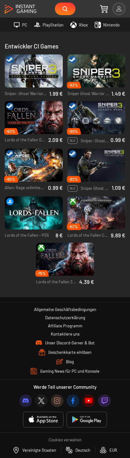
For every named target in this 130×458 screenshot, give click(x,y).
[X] (41, 400)
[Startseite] (20, 9)
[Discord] (25, 400)
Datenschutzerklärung (65, 317)
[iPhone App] (43, 420)
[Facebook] (73, 400)
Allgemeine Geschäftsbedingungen (65, 309)
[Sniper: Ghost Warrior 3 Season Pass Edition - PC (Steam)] (34, 71)
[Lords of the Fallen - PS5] (34, 213)
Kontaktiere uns (65, 333)
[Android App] (87, 420)
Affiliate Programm (65, 325)
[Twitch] (104, 400)
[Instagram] (57, 400)
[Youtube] (88, 400)
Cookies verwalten (65, 439)
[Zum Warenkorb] (104, 9)
